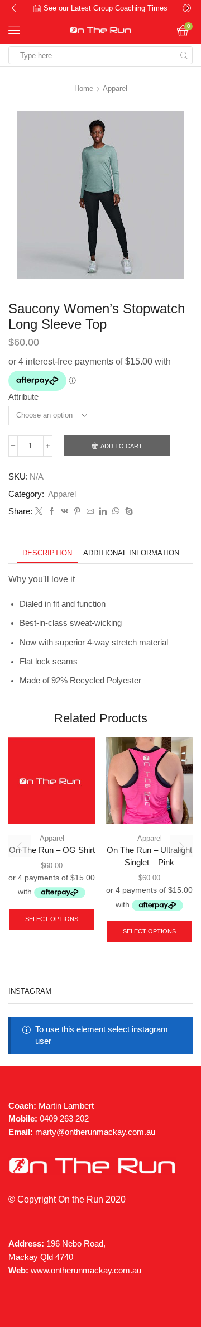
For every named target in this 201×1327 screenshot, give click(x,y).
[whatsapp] (115, 511)
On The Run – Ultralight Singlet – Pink (149, 856)
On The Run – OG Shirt (52, 850)
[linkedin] (103, 511)
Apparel (115, 88)
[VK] (64, 511)
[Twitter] (38, 511)
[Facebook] (51, 511)
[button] (13, 8)
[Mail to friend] (90, 511)
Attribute (23, 396)
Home (83, 88)
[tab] (47, 553)
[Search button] (183, 55)
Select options (51, 919)
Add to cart (121, 446)
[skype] (127, 511)
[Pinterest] (77, 511)
